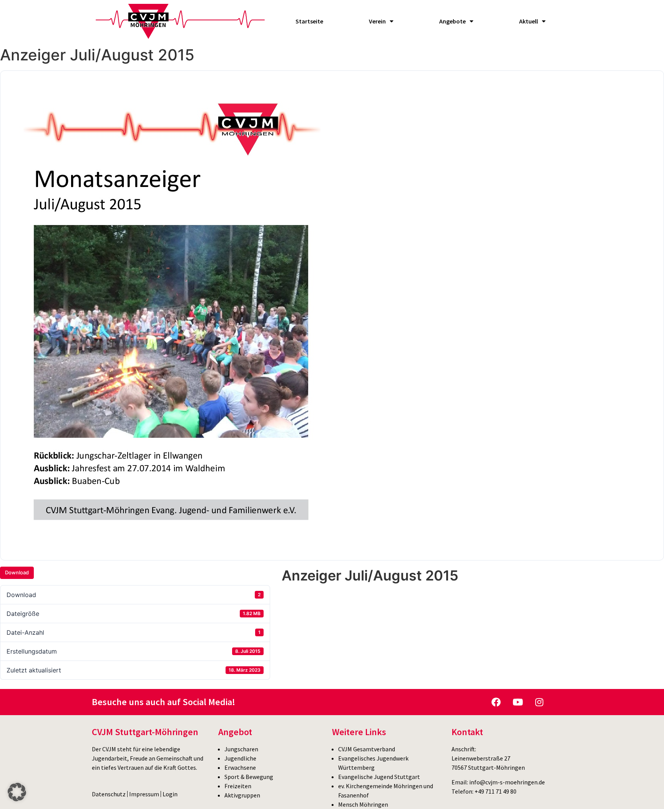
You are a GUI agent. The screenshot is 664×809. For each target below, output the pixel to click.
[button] (17, 792)
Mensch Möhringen (363, 804)
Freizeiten (237, 786)
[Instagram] (539, 702)
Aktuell (528, 21)
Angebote (452, 21)
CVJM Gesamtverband (366, 749)
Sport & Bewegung (248, 777)
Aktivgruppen (242, 795)
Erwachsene (240, 767)
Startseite (309, 21)
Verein (377, 21)
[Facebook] (496, 702)
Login (170, 794)
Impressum (144, 794)
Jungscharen (241, 749)
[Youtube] (517, 702)
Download (17, 572)
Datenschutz (109, 794)
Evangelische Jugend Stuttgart (379, 777)
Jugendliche (240, 758)
